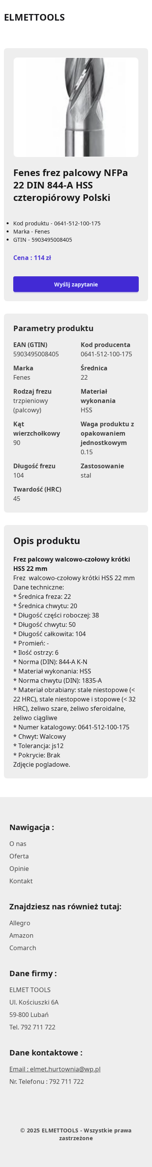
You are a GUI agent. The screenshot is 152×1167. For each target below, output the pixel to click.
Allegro (19, 923)
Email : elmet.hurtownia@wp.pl (55, 1069)
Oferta (19, 856)
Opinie (19, 868)
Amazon (21, 935)
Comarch (22, 948)
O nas (18, 843)
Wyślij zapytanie (76, 284)
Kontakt (21, 881)
